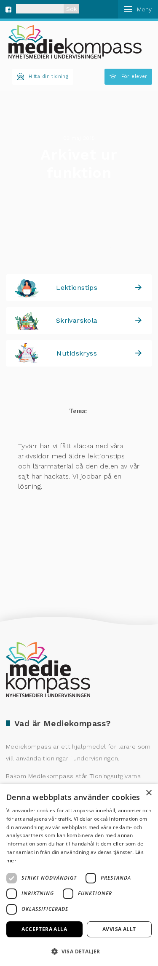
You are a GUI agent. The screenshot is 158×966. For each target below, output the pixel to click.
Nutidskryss (76, 353)
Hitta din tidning (48, 76)
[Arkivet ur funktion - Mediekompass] (75, 42)
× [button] (148, 793)
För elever (134, 76)
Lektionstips (76, 288)
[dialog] (79, 875)
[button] (79, 951)
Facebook (8, 8)
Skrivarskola (77, 320)
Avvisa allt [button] (119, 929)
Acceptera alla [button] (44, 929)
